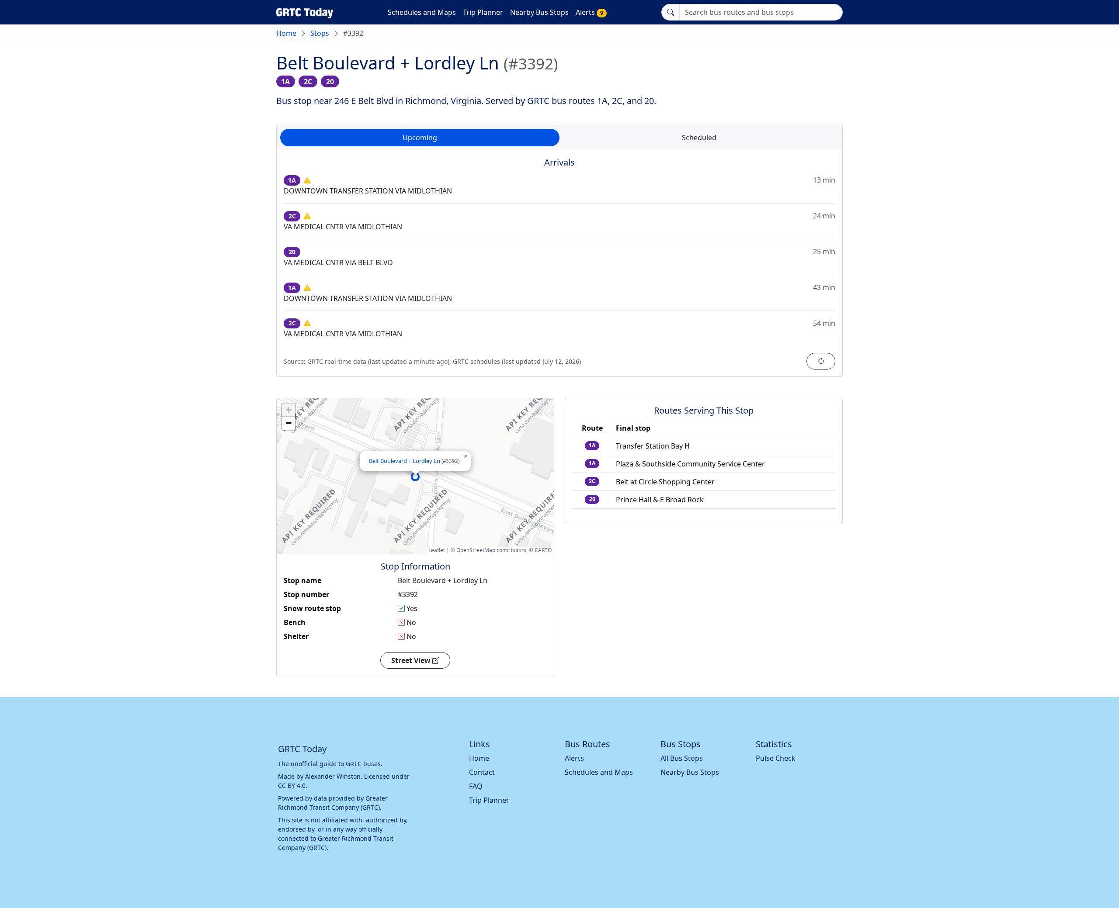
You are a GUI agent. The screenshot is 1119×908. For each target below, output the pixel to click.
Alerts (589, 12)
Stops (319, 33)
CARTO (543, 550)
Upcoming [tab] (420, 137)
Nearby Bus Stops (539, 12)
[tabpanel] (559, 268)
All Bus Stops (681, 758)
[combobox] (761, 12)
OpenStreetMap (475, 550)
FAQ (476, 786)
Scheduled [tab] (699, 137)
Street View (411, 660)
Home (286, 33)
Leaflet (436, 550)
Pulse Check (776, 758)
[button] (415, 476)
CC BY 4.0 (292, 785)
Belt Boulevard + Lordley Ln (414, 461)
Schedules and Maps (422, 12)
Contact (482, 772)
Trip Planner (483, 12)
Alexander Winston (333, 776)
